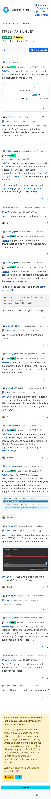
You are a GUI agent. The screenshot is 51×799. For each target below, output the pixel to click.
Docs (37, 14)
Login (18, 777)
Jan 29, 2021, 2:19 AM (28, 330)
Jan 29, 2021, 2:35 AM (28, 660)
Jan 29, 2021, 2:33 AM (28, 600)
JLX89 (8, 62)
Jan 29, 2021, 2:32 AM (28, 531)
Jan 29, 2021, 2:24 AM (28, 393)
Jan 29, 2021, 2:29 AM (34, 430)
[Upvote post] (42, 108)
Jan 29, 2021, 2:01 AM (34, 67)
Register (9, 777)
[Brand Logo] (6, 10)
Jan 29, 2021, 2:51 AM (28, 686)
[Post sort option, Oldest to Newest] (5, 50)
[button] (4, 795)
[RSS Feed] (33, 41)
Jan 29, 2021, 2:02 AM (28, 121)
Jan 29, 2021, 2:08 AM (19, 159)
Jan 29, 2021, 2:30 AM (34, 471)
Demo (44, 11)
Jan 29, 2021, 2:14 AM (34, 236)
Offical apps (41, 5)
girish (7, 67)
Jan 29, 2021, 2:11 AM (28, 212)
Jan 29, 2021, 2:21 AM (34, 358)
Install (45, 14)
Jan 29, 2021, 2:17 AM (34, 267)
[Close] (46, 717)
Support (19, 37)
